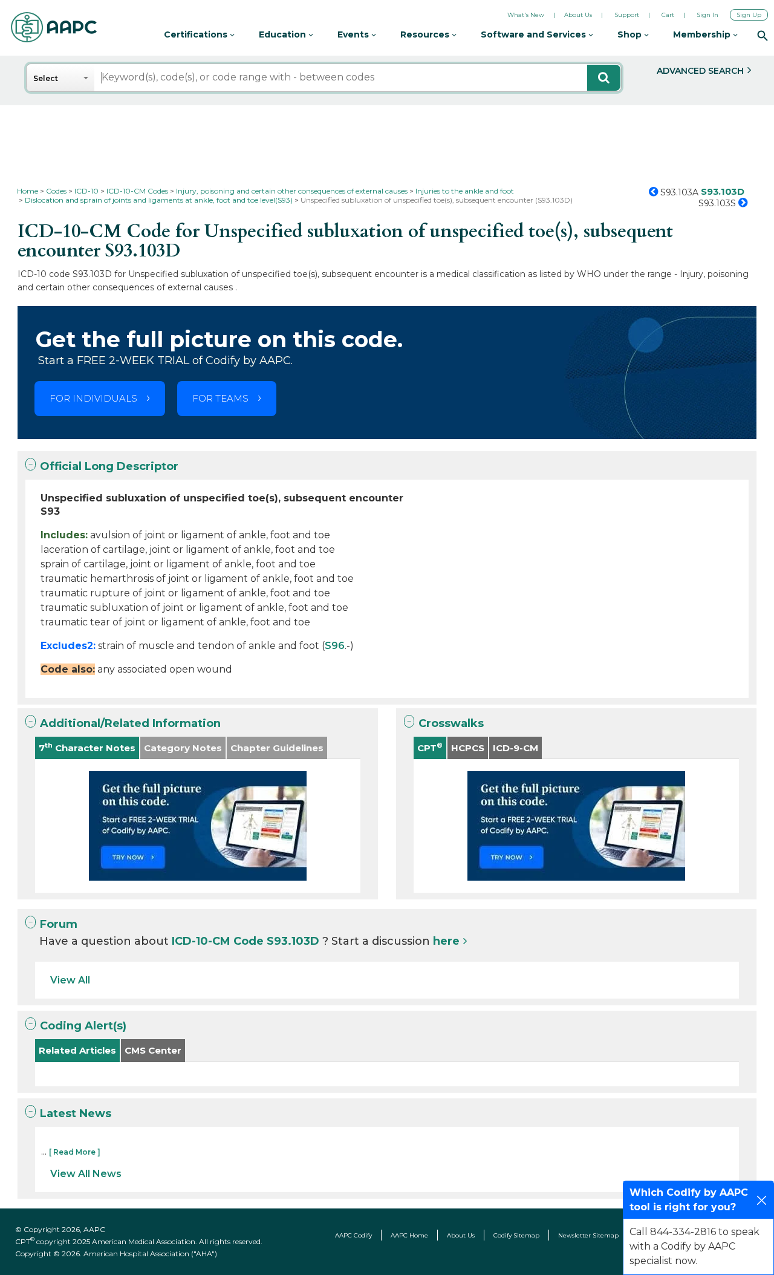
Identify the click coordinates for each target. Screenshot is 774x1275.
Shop (630, 34)
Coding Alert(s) (83, 1025)
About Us (578, 15)
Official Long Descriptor (109, 466)
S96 (335, 645)
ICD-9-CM (515, 748)
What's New (525, 15)
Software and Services (534, 34)
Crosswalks (451, 723)
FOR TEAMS (220, 398)
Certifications (197, 34)
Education (283, 34)
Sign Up (749, 15)
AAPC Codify (353, 1235)
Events (354, 34)
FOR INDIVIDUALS (93, 398)
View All (70, 980)
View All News (86, 1173)
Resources (426, 34)
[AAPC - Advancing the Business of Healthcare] (54, 27)
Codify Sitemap (516, 1235)
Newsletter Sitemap (588, 1235)
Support (626, 15)
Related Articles (77, 1050)
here (446, 941)
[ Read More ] (74, 1151)
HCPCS (467, 748)
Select (45, 78)
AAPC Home (409, 1235)
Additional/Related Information (130, 723)
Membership (703, 34)
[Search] (762, 35)
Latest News (75, 1113)
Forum (58, 924)
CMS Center (153, 1050)
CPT (430, 747)
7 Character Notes (87, 747)
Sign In (707, 15)
